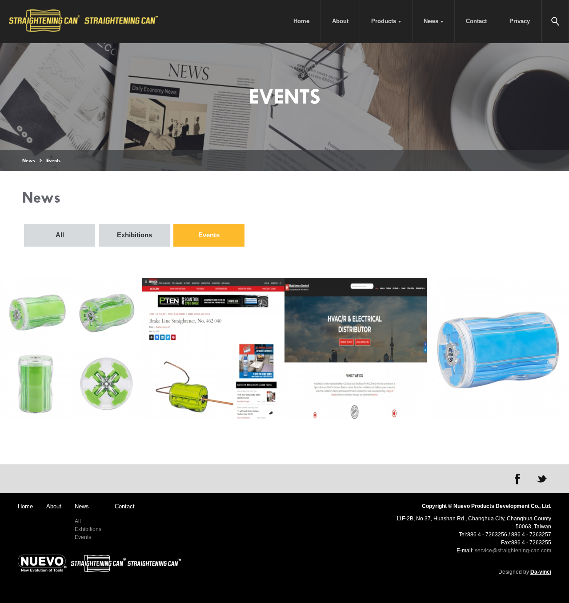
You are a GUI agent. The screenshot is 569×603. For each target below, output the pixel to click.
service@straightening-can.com (513, 550)
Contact (476, 21)
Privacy (519, 21)
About (340, 21)
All (60, 235)
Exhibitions (134, 235)
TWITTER (541, 479)
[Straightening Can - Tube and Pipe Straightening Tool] (84, 21)
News (431, 21)
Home (301, 21)
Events (209, 235)
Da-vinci (540, 572)
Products (383, 21)
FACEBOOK (517, 479)
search (555, 21)
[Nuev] (99, 563)
